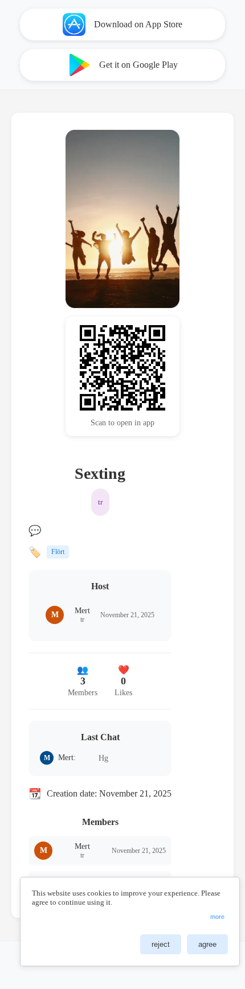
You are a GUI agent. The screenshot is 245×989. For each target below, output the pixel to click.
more (217, 916)
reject (161, 944)
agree (207, 944)
